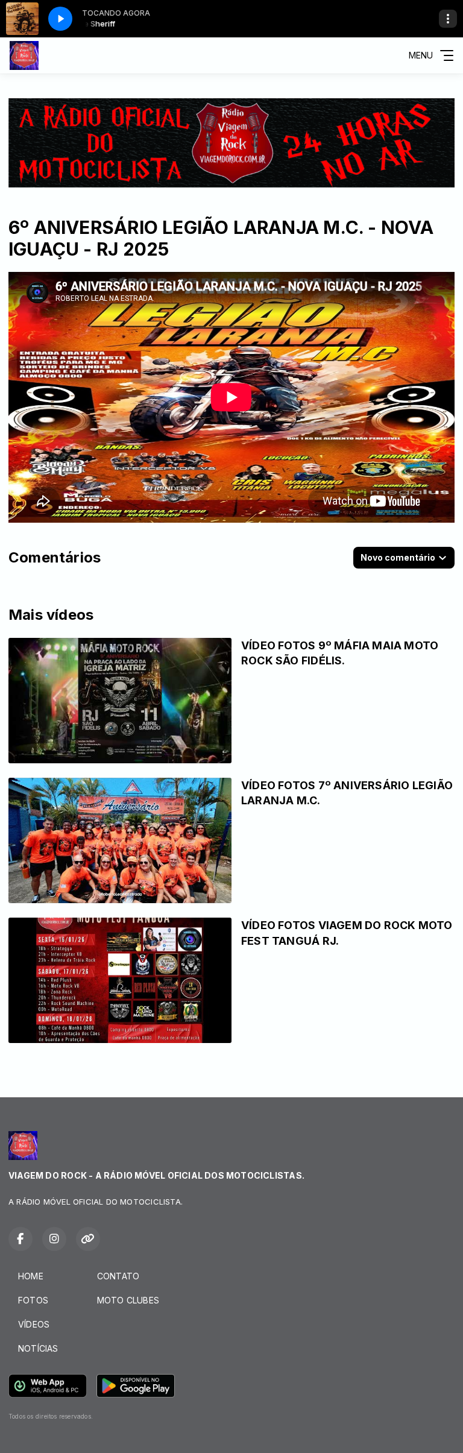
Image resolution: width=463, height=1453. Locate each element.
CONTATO (118, 1276)
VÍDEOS (33, 1324)
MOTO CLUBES (128, 1300)
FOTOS (33, 1300)
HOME (30, 1276)
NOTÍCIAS (38, 1348)
